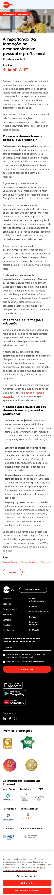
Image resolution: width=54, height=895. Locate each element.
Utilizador (7, 604)
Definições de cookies (27, 876)
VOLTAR (13, 572)
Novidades (34, 617)
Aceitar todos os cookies (27, 890)
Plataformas (8, 625)
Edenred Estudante (29, 562)
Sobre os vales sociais (39, 612)
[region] (27, 873)
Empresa (7, 599)
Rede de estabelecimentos (37, 600)
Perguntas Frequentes (34, 623)
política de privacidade (35, 654)
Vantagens (8, 620)
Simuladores (8, 630)
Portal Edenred (33, 590)
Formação (45, 562)
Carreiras (33, 606)
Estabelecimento (10, 609)
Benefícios (7, 614)
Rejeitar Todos (27, 883)
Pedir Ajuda (34, 630)
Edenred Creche (10, 562)
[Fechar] (50, 855)
